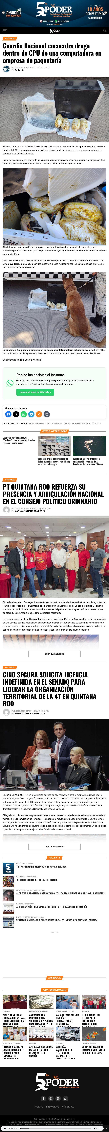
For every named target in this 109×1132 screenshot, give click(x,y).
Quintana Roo (68, 1106)
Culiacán (57, 424)
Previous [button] (3, 13)
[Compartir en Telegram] (31, 414)
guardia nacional (82, 424)
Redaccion (20, 70)
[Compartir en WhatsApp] (24, 414)
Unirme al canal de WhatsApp (35, 392)
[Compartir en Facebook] (8, 414)
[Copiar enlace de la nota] (47, 414)
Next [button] (105, 13)
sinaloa (97, 424)
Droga (68, 424)
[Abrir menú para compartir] (39, 414)
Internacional (52, 1106)
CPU (48, 424)
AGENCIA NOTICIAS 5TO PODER (30, 511)
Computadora (37, 424)
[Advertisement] (54, 953)
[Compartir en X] (16, 414)
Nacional (39, 1106)
